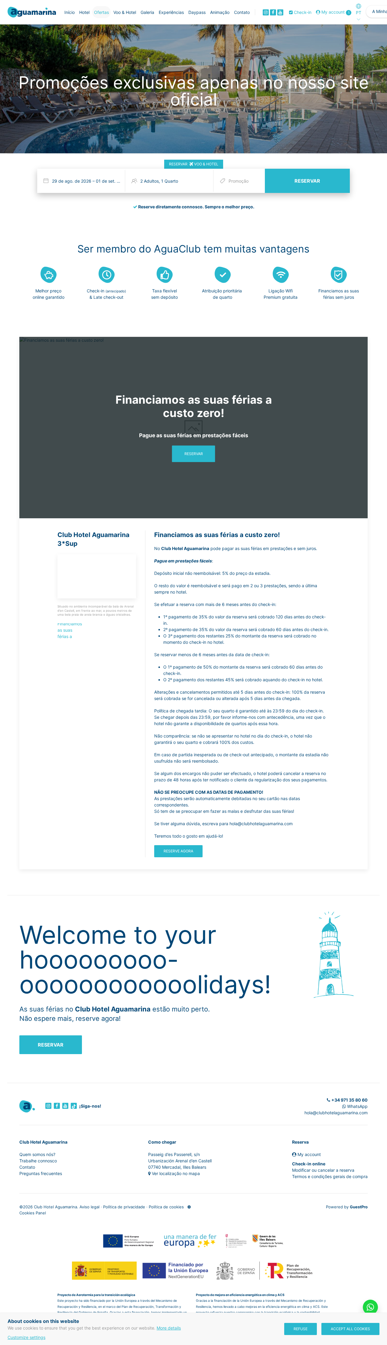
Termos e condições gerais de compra (330, 1176)
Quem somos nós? (37, 1154)
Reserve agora (178, 851)
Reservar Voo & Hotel (193, 164)
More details (169, 1327)
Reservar (193, 453)
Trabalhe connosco (38, 1160)
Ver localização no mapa (176, 1173)
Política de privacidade (124, 1206)
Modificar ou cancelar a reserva (323, 1170)
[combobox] (82, 181)
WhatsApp (357, 1106)
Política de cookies (166, 1206)
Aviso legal (89, 1206)
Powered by (347, 1206)
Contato (27, 1167)
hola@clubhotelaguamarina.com (336, 1112)
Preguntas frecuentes (40, 1173)
